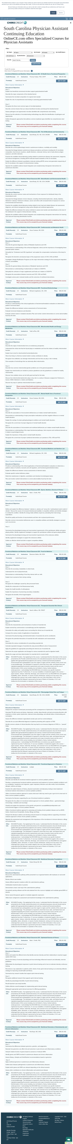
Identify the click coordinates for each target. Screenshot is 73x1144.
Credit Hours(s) (10, 76)
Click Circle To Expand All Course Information (17, 71)
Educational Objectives (13, 87)
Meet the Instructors (43, 1116)
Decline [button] (61, 12)
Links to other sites (43, 1124)
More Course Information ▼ (15, 85)
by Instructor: (21, 55)
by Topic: (9, 52)
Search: (9, 60)
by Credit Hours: (60, 52)
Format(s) (9, 80)
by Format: (37, 52)
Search (33, 60)
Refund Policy (58, 1122)
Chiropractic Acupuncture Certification (26, 1133)
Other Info (7, 657)
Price (55, 76)
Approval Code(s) (8, 125)
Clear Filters (36, 64)
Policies (62, 1120)
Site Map (57, 1120)
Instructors (24, 76)
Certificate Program (43, 1122)
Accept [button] (53, 12)
